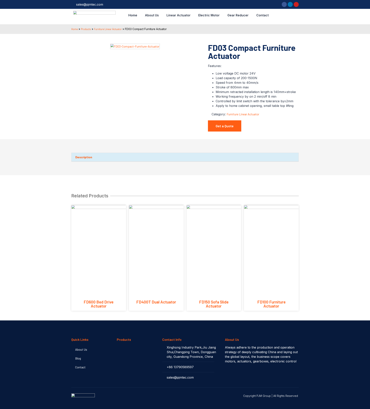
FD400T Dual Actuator (156, 301)
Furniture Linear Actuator (108, 29)
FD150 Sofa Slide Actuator (214, 303)
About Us (152, 15)
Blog (78, 358)
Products (86, 29)
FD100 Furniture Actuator (271, 303)
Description (83, 157)
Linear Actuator (178, 15)
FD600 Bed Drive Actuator (99, 303)
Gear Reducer (238, 15)
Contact (262, 15)
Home (132, 15)
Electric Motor (209, 15)
